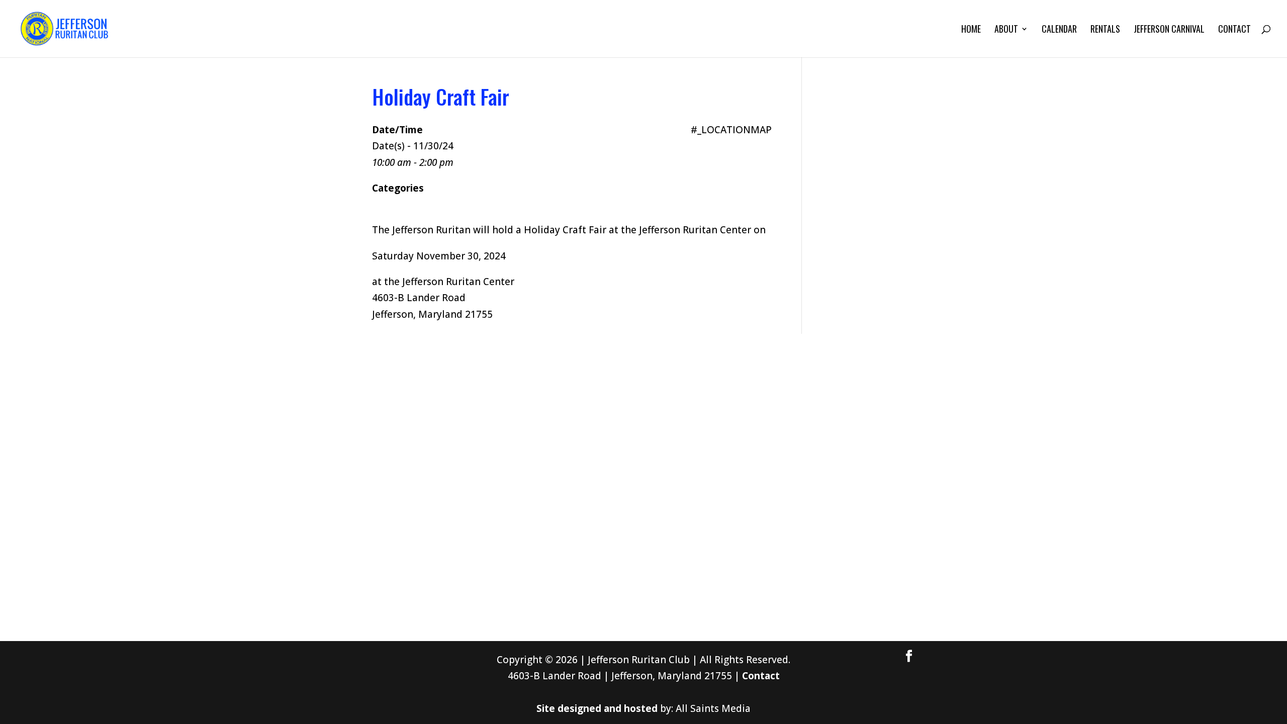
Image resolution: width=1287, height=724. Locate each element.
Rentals (1105, 30)
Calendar (1059, 30)
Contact (1234, 30)
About (1006, 30)
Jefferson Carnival (1169, 30)
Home (971, 30)
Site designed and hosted (597, 708)
